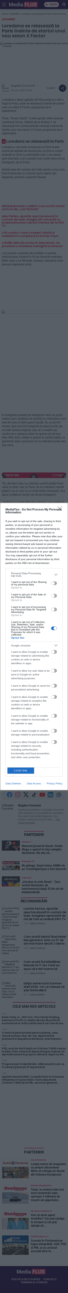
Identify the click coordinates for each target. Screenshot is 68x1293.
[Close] (60, 509)
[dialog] (34, 646)
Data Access (34, 783)
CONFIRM (20, 770)
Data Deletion (13, 783)
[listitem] (34, 574)
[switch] (54, 583)
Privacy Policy (54, 783)
